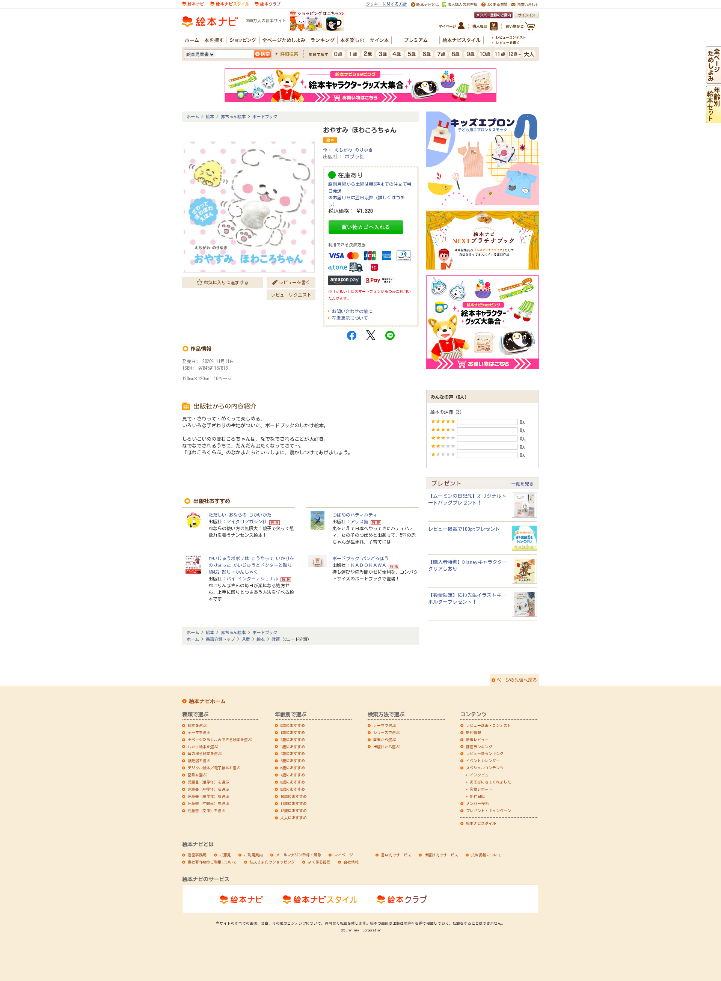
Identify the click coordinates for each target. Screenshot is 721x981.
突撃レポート (481, 789)
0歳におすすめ (293, 725)
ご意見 (225, 855)
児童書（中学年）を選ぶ (208, 789)
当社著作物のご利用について (212, 862)
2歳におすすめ (293, 739)
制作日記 (477, 796)
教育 (276, 639)
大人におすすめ (294, 818)
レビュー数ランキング (485, 753)
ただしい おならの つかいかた (240, 514)
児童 (245, 639)
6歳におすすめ (293, 768)
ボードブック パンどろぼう (360, 558)
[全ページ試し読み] (713, 80)
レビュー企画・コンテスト (488, 725)
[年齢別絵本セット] (713, 120)
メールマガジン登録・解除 (298, 855)
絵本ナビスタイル (481, 823)
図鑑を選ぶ (197, 775)
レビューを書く (294, 282)
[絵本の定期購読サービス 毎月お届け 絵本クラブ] (268, 3)
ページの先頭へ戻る (516, 680)
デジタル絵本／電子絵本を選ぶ (214, 768)
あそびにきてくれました (490, 782)
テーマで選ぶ (384, 725)
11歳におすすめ (294, 803)
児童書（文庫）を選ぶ (206, 810)
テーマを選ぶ (199, 732)
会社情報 (351, 862)
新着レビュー (477, 739)
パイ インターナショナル (252, 578)
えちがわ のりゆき (353, 150)
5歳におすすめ (293, 760)
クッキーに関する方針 (386, 4)
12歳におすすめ (294, 810)
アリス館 (359, 521)
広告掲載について (486, 855)
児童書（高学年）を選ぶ (208, 796)
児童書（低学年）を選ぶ (208, 782)
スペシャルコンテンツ (485, 768)
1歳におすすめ (293, 732)
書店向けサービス (396, 855)
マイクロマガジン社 (246, 521)
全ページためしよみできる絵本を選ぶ (220, 739)
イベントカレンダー (483, 760)
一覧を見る (522, 483)
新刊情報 (473, 732)
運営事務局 (197, 855)
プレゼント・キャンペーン (488, 810)
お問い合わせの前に (352, 311)
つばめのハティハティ (354, 514)
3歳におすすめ (293, 747)
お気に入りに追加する (226, 282)
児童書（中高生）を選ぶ (208, 803)
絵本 (210, 117)
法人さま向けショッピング (272, 862)
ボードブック (264, 117)
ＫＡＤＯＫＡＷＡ (368, 565)
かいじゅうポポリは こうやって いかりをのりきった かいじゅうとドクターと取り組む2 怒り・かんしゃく (251, 565)
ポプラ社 (354, 156)
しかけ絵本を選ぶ (203, 747)
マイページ (343, 855)
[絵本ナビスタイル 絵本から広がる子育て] (229, 3)
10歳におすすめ (294, 796)
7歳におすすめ (293, 775)
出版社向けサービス (441, 855)
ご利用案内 (253, 855)
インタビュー (481, 775)
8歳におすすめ (293, 782)
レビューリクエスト (291, 294)
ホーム (193, 117)
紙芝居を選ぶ (199, 760)
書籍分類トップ (220, 639)
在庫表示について (350, 318)
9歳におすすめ (293, 789)
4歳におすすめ (293, 753)
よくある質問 (319, 862)
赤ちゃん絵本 (233, 117)
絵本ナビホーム (207, 701)
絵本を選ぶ (197, 725)
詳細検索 (289, 53)
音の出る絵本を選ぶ (205, 753)
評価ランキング (479, 747)
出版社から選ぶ (386, 747)
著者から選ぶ (384, 739)
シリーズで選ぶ (386, 732)
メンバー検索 (477, 803)
